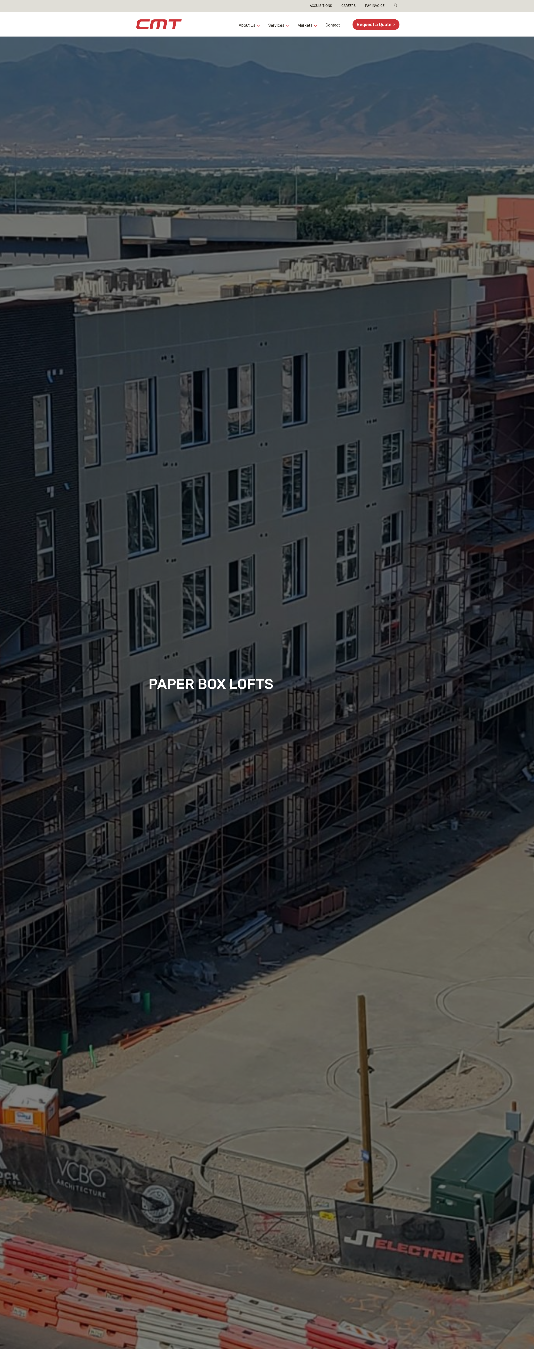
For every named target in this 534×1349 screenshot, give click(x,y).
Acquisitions (321, 6)
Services (276, 25)
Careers (348, 6)
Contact (332, 25)
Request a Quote (374, 24)
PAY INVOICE (374, 6)
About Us (247, 25)
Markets (304, 25)
